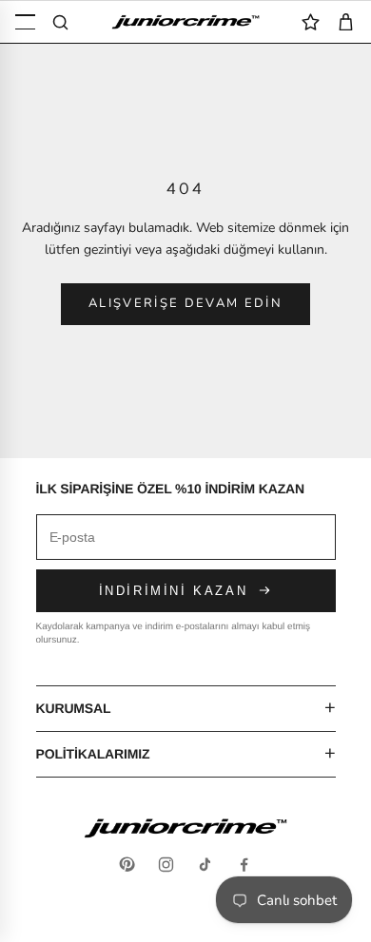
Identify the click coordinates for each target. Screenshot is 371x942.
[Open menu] (25, 22)
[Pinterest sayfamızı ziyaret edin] (127, 864)
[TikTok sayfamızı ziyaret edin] (205, 864)
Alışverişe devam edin (185, 303)
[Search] (60, 22)
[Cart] (346, 22)
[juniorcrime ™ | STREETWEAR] (185, 21)
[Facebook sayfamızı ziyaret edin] (244, 864)
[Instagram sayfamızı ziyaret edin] (166, 864)
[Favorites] (311, 22)
